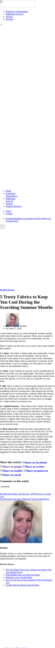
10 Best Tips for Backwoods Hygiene (22, 585)
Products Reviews (14, 206)
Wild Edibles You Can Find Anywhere (23, 575)
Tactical (9, 16)
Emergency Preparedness (17, 11)
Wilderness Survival (14, 14)
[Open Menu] (1, 24)
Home (8, 191)
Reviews (9, 19)
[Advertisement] (27, 258)
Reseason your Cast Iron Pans (19, 577)
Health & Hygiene (7, 290)
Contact (9, 213)
